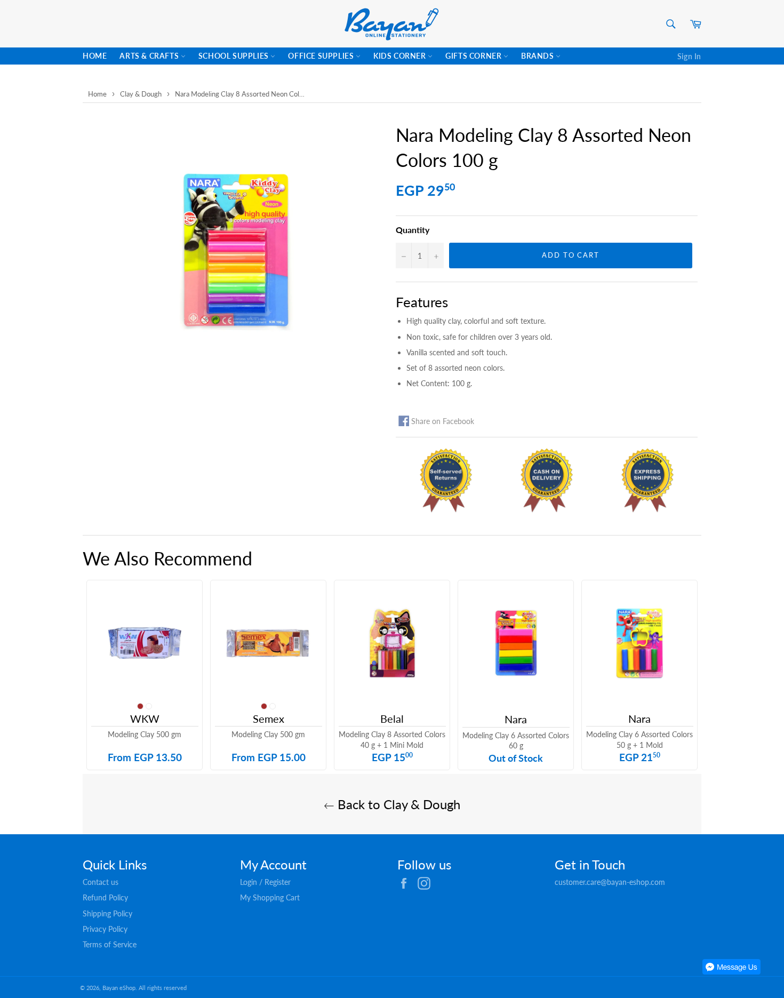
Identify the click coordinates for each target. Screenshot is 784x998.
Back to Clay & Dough (397, 804)
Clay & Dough (141, 94)
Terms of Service (110, 944)
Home (95, 55)
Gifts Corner (474, 55)
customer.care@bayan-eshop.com (610, 882)
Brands (538, 55)
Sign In (689, 56)
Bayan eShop (118, 987)
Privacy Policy (105, 928)
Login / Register (265, 882)
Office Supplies (322, 55)
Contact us (100, 882)
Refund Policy (105, 897)
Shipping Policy (107, 913)
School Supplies (234, 55)
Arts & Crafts (149, 55)
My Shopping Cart (270, 897)
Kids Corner (400, 55)
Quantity (412, 230)
